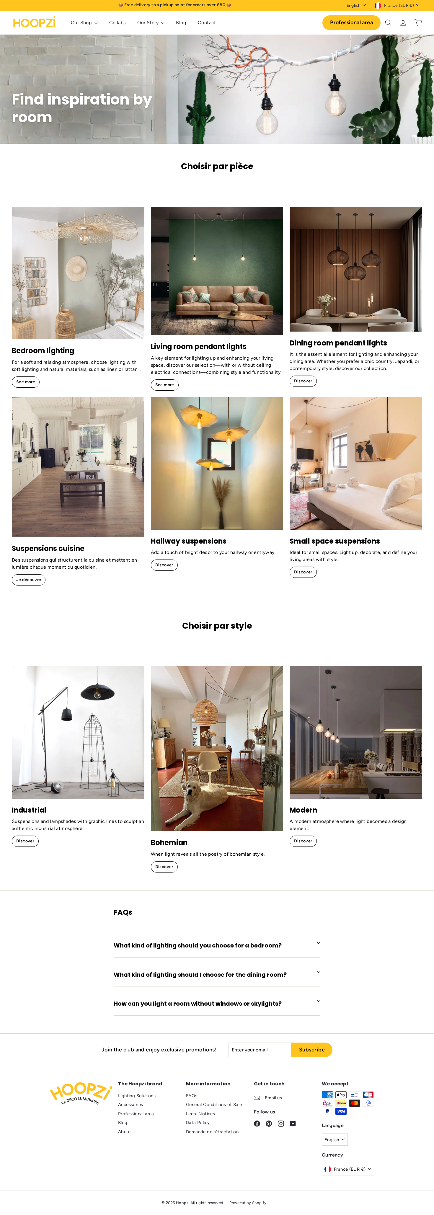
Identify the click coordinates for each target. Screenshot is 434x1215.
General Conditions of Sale (214, 1104)
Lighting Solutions (137, 1095)
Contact (207, 22)
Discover (303, 381)
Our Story (148, 22)
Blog (181, 22)
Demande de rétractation (212, 1131)
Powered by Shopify (248, 1203)
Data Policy (198, 1122)
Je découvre (28, 579)
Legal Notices (200, 1113)
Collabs (117, 22)
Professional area (351, 22)
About (124, 1131)
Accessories (130, 1104)
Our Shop (82, 22)
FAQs (192, 1095)
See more (25, 381)
